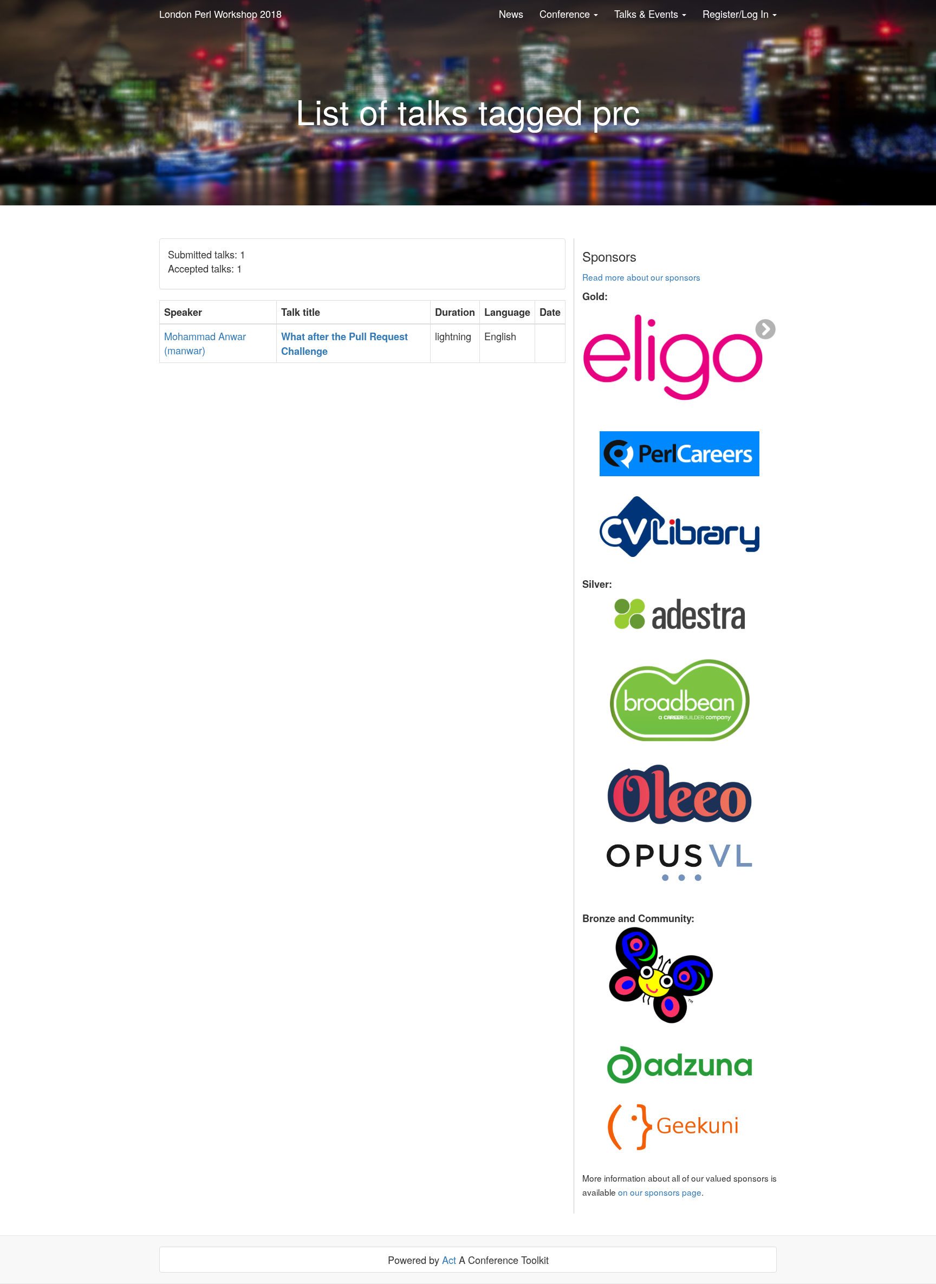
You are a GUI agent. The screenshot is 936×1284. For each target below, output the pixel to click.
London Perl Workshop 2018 (220, 14)
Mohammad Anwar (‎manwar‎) (205, 343)
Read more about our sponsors (641, 277)
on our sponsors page (659, 1192)
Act (449, 1260)
